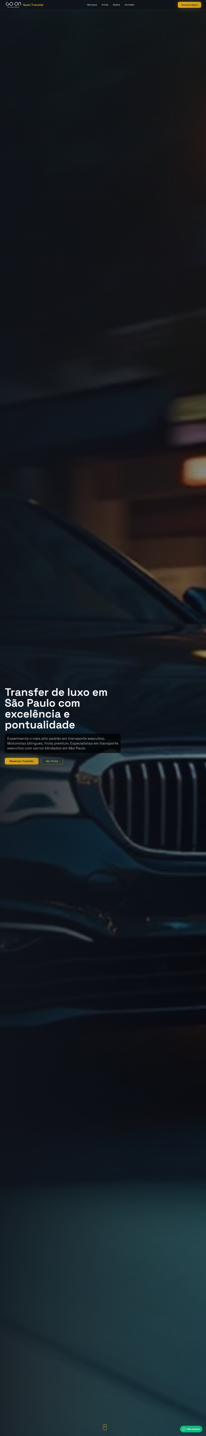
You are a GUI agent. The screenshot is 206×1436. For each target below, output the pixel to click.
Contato (129, 4)
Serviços (92, 4)
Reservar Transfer (22, 761)
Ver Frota (52, 761)
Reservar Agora (189, 4)
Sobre (116, 4)
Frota (105, 4)
